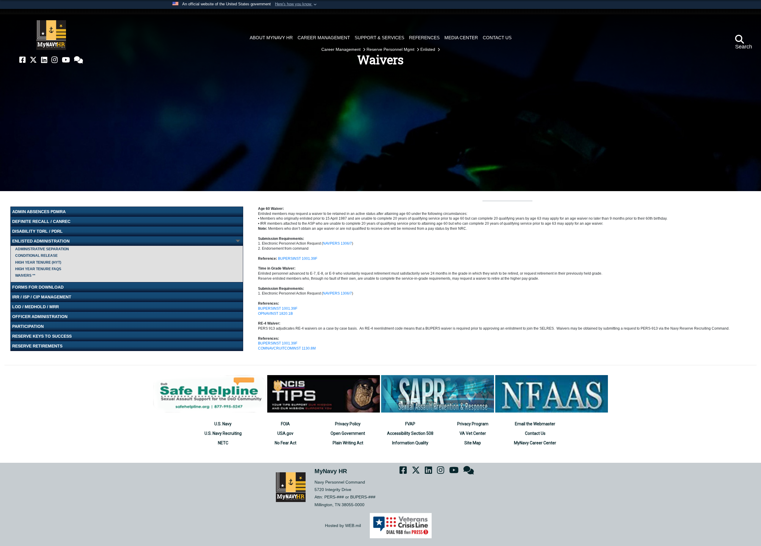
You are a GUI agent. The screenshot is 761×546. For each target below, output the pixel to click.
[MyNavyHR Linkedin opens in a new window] (44, 60)
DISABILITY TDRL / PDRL (37, 231)
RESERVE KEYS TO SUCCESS (42, 336)
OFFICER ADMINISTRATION (39, 316)
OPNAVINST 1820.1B (275, 313)
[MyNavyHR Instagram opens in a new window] (54, 60)
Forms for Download (38, 287)
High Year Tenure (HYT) (38, 262)
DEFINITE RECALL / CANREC (41, 221)
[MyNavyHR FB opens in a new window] (22, 60)
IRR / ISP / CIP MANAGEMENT (41, 297)
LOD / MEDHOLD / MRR (35, 306)
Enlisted (428, 49)
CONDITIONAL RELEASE (36, 256)
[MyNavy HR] (51, 35)
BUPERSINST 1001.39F (297, 259)
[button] (296, 4)
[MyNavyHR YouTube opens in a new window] (66, 60)
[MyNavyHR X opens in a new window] (33, 60)
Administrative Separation (42, 249)
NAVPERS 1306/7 (337, 243)
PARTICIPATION (28, 326)
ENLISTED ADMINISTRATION (41, 241)
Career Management (341, 49)
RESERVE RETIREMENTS (37, 346)
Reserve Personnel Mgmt (391, 49)
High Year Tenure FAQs (38, 269)
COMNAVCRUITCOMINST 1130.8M (287, 348)
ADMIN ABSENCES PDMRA (39, 211)
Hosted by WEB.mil (343, 525)
